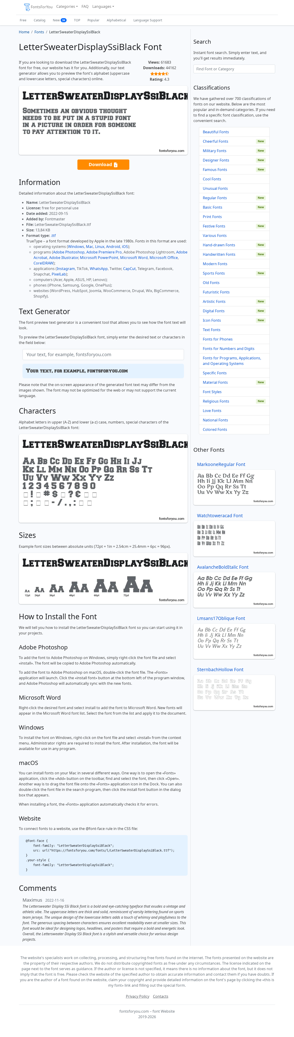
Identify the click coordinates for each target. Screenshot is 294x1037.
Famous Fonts (215, 169)
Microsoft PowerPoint (99, 257)
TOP (77, 20)
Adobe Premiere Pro (104, 252)
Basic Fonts (212, 207)
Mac (89, 246)
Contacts (160, 996)
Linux (99, 246)
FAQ (85, 6)
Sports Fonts (214, 273)
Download (101, 164)
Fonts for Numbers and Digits (228, 348)
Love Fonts (212, 410)
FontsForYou (42, 6)
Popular (93, 20)
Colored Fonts (215, 429)
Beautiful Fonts (216, 131)
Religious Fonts (216, 401)
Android (113, 246)
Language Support (147, 20)
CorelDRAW (43, 263)
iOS (125, 246)
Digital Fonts (214, 310)
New (59, 20)
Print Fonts (212, 216)
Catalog (39, 20)
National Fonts (215, 420)
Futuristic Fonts (216, 292)
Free (23, 20)
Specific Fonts (215, 372)
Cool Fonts (212, 179)
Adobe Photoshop (69, 252)
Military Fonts (214, 150)
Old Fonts (211, 282)
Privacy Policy (137, 996)
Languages (101, 6)
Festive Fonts (214, 226)
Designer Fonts (216, 160)
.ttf (53, 235)
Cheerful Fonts (215, 141)
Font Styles (212, 391)
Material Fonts (215, 382)
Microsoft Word (134, 257)
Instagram (66, 268)
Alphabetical (116, 20)
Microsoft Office (164, 257)
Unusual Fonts (215, 188)
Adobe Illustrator (63, 257)
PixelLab (59, 274)
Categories (65, 6)
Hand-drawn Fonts (219, 244)
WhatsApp (99, 268)
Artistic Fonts (214, 301)
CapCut (129, 268)
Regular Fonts (215, 197)
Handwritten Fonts (219, 254)
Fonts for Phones (218, 339)
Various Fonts (215, 235)
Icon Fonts (212, 320)
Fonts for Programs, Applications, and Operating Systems (232, 360)
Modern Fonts (215, 263)
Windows (76, 246)
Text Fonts (211, 329)
